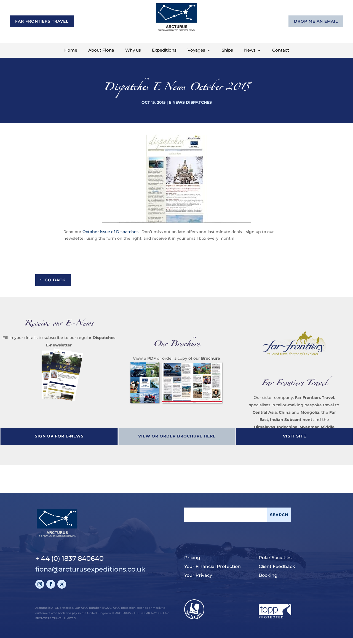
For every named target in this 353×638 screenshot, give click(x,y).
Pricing (192, 557)
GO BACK (55, 279)
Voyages (196, 50)
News (250, 50)
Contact (280, 50)
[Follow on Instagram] (39, 584)
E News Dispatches (190, 102)
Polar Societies (275, 557)
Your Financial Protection (212, 566)
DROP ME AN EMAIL (316, 21)
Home (70, 50)
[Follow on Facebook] (50, 584)
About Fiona (101, 50)
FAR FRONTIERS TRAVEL (41, 21)
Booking (268, 575)
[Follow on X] (61, 584)
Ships (227, 50)
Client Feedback (277, 566)
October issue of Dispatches (110, 231)
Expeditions (164, 50)
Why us (133, 50)
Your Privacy (198, 575)
